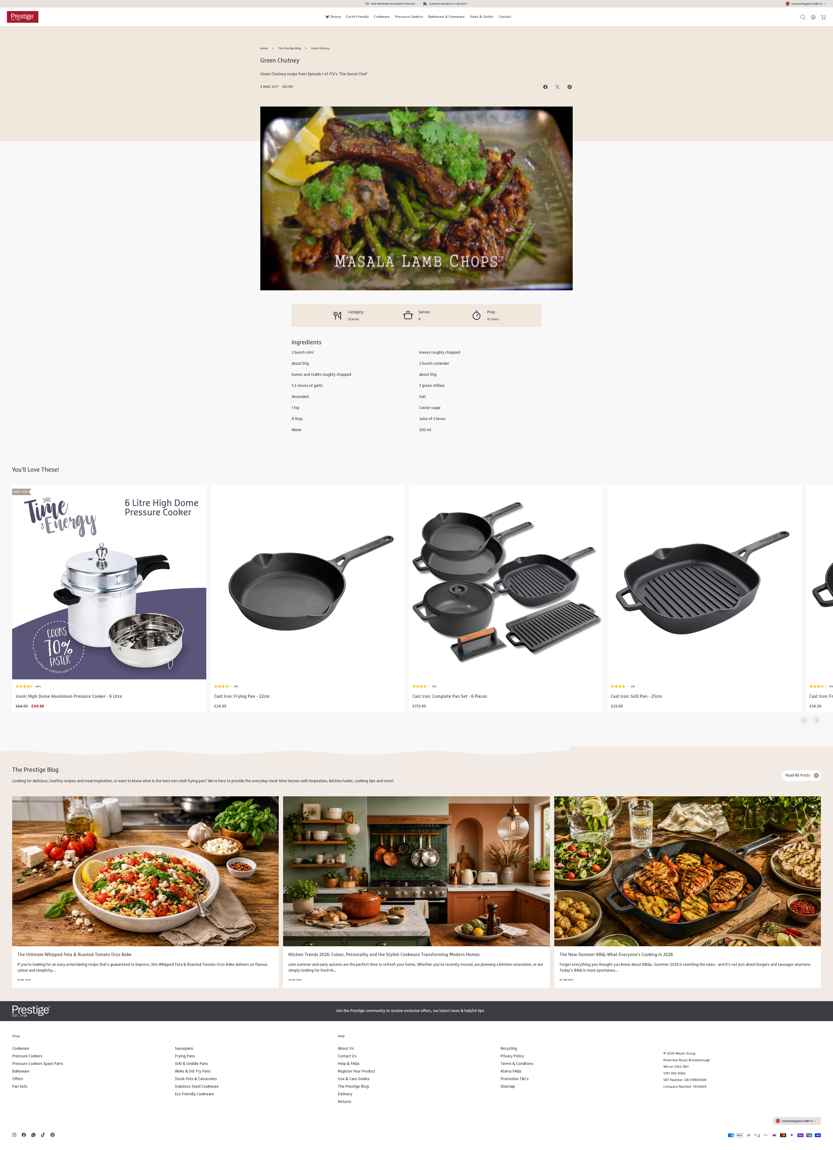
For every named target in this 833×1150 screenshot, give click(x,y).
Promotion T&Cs (514, 1079)
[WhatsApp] (33, 1135)
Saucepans (184, 1049)
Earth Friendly (357, 16)
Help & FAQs (349, 1064)
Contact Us (347, 1056)
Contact (504, 16)
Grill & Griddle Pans (191, 1064)
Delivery (345, 1094)
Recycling (508, 1049)
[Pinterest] (52, 1135)
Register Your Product (356, 1071)
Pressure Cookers (409, 16)
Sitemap (507, 1087)
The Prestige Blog (289, 48)
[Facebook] (24, 1135)
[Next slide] (816, 720)
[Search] (801, 17)
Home (264, 48)
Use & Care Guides (354, 1079)
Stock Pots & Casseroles (196, 1079)
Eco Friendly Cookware (194, 1094)
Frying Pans (185, 1056)
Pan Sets (19, 1087)
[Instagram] (14, 1135)
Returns (344, 1102)
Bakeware (21, 1071)
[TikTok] (43, 1135)
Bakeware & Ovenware (446, 16)
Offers (17, 1079)
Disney (335, 16)
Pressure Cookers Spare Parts (37, 1064)
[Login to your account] (811, 17)
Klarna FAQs (510, 1071)
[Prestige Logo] (31, 1011)
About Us (346, 1049)
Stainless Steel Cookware (197, 1087)
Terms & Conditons (516, 1064)
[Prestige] (22, 17)
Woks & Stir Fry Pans (193, 1071)
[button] (109, 667)
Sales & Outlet (482, 16)
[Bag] (821, 17)
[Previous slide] (804, 720)
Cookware (382, 16)
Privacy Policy (512, 1056)
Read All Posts (797, 775)
